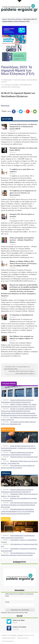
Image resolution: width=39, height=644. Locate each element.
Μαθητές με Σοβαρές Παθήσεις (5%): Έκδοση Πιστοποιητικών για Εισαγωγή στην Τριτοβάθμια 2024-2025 (23, 264)
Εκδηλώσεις (6, 473)
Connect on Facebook (19, 627)
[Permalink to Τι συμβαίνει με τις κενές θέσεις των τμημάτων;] (4, 171)
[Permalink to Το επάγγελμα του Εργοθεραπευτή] (4, 317)
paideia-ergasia (8, 79)
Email (7, 596)
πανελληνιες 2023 (6, 86)
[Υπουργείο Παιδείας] (19, 391)
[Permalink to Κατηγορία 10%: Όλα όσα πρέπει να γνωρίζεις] (4, 216)
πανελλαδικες (15, 84)
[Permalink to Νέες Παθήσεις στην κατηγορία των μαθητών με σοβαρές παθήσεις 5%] (4, 338)
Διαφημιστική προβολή (8, 638)
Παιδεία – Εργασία (17, 635)
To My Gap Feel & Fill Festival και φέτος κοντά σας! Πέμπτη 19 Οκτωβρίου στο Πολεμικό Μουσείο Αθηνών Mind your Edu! (19, 505)
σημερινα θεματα (15, 86)
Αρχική (4, 19)
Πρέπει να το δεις (8, 429)
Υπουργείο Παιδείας (32, 79)
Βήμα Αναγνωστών (23, 638)
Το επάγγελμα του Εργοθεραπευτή (21, 315)
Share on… (6, 111)
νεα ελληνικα (7, 84)
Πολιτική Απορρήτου (8, 641)
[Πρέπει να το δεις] (19, 437)
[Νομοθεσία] (19, 526)
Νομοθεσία (5, 519)
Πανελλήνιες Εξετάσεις (15, 19)
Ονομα (7, 602)
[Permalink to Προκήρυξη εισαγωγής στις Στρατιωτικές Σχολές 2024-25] (4, 150)
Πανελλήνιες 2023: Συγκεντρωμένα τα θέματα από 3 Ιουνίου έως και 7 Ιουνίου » (21, 372)
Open (19, 1)
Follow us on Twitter (19, 620)
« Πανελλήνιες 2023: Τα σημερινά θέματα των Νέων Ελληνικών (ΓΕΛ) (17, 368)
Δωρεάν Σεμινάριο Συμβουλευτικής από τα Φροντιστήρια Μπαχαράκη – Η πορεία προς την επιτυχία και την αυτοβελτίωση (18, 448)
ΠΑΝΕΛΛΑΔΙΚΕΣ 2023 (25, 84)
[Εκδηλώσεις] (19, 480)
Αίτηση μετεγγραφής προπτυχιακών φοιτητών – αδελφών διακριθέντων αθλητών (22, 240)
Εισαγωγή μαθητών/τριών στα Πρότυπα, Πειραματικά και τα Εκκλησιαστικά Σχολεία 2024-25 (23, 127)
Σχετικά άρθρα (7, 119)
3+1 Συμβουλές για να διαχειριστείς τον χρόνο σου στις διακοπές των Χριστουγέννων (23, 193)
